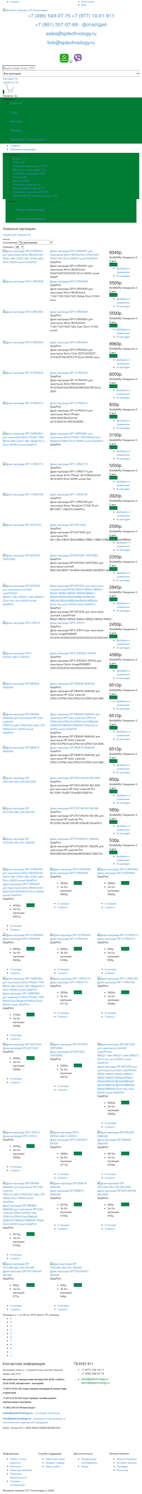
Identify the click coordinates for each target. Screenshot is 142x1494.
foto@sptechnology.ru (71, 42)
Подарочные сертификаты (89, 1460)
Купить (113, 264)
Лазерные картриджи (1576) (30, 166)
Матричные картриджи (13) (29, 169)
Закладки (122, 1466)
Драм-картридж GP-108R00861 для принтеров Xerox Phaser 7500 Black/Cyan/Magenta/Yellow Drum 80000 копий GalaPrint (76, 437)
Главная (14, 1)
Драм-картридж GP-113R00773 (69, 464)
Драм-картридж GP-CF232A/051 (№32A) (74, 839)
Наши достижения (21, 1470)
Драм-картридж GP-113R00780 (69, 494)
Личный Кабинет (127, 1459)
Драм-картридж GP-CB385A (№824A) (72, 683)
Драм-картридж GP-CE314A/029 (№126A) (75, 778)
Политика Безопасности (18, 1475)
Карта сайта (53, 1466)
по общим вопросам (31, 1413)
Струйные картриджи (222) (29, 173)
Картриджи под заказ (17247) (30, 192)
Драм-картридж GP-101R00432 (69, 372)
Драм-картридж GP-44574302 (68, 525)
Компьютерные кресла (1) (29, 188)
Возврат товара (55, 1462)
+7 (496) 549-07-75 (49, 15)
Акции (84, 1466)
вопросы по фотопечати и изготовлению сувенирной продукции (34, 1420)
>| (11, 1355)
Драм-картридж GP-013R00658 (69, 281)
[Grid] (4, 239)
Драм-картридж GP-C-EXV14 (67, 623)
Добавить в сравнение (123, 270)
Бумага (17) (20, 158)
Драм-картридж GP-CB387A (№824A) (72, 747)
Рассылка (122, 1470)
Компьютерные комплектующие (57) (35, 195)
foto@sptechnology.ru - (18, 1418)
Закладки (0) (10, 78)
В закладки (123, 276)
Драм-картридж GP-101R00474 (69, 403)
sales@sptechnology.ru (71, 33)
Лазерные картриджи (23, 149)
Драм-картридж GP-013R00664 (69, 342)
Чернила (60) (21, 180)
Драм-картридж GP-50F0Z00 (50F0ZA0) (74, 555)
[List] (7, 239)
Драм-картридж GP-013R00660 (69, 311)
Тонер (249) (20, 177)
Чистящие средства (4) (27, 184)
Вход (83, 4)
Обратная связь (55, 1459)
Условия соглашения (17, 1483)
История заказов (127, 1462)
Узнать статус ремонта (18, 1460)
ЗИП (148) (19, 162)
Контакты (15, 1466)
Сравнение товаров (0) (17, 234)
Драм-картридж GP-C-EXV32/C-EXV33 (73, 653)
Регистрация (87, 1)
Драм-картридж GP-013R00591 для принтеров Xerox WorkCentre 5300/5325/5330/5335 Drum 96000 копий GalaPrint (74, 254)
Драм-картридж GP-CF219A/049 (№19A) (74, 808)
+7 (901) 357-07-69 (57, 24)
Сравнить (10, 82)
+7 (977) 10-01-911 (93, 15)
